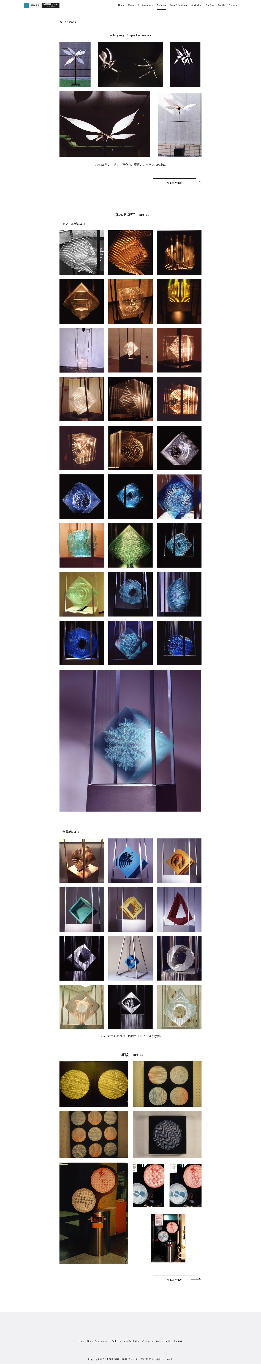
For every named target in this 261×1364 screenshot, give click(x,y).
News (131, 5)
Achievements (145, 5)
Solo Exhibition (178, 5)
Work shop (196, 5)
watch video (174, 182)
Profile (221, 5)
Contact (233, 5)
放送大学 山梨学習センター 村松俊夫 (130, 1359)
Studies (210, 5)
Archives (161, 5)
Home (121, 5)
